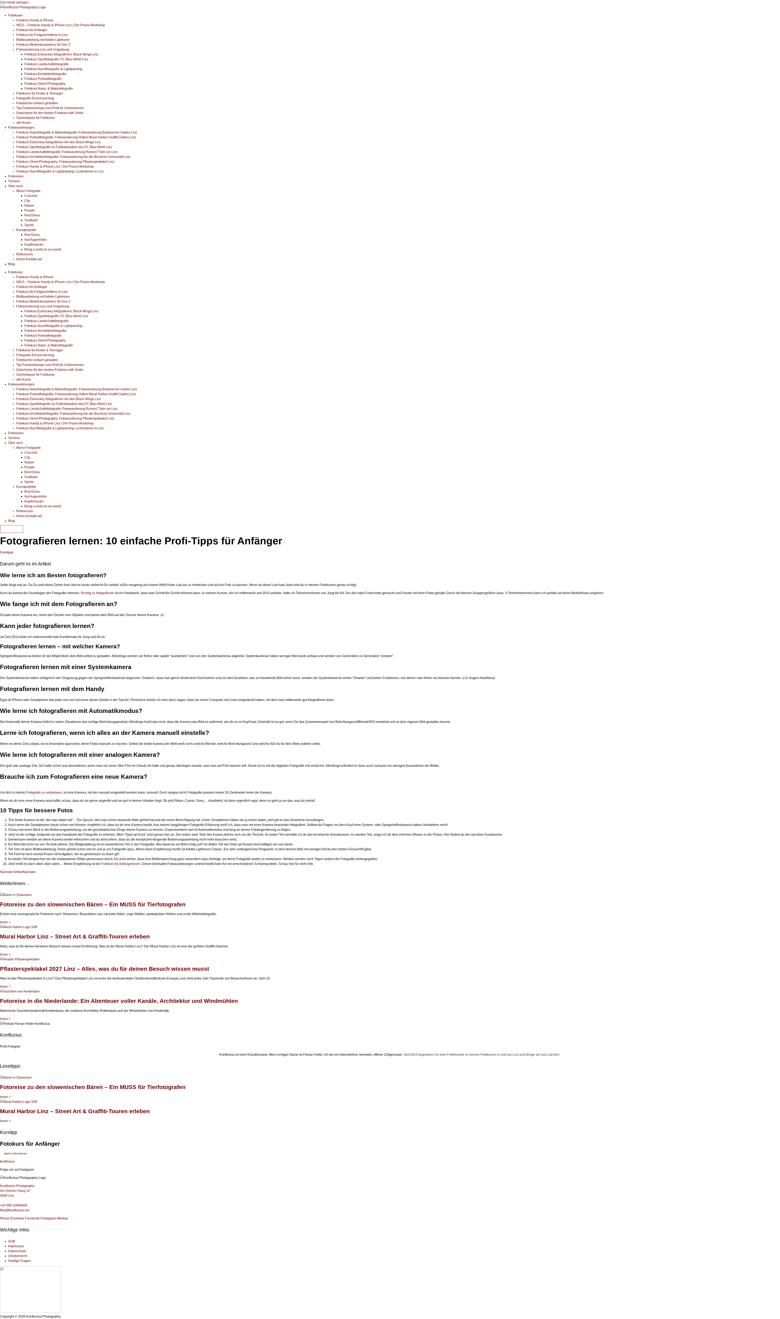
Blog (11, 264)
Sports (29, 225)
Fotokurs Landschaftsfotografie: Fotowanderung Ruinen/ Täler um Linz (67, 152)
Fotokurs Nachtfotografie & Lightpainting (53, 69)
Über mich (15, 186)
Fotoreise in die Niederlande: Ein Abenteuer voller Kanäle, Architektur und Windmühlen (119, 1001)
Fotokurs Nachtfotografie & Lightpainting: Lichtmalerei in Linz (60, 171)
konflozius (7, 1161)
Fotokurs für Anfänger (31, 30)
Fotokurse (15, 15)
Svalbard (30, 220)
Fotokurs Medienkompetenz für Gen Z (43, 44)
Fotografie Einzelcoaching (35, 98)
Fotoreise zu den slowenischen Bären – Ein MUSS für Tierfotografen (92, 904)
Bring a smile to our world (42, 249)
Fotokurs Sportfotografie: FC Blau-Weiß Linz (56, 59)
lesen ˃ (5, 922)
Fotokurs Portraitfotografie (43, 78)
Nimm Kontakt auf (29, 259)
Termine (14, 181)
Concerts (30, 195)
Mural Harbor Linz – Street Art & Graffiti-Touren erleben (75, 936)
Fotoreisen (16, 176)
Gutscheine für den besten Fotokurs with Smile (49, 113)
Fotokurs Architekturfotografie (45, 74)
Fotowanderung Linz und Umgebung (42, 49)
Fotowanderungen (21, 127)
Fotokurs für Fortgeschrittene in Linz (42, 35)
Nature (29, 205)
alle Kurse (23, 122)
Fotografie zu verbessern (44, 792)
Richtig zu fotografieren (97, 593)
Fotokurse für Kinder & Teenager (39, 93)
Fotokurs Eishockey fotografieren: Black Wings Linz (61, 54)
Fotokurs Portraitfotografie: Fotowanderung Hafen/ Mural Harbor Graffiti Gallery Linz (76, 137)
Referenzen (24, 254)
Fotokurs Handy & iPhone (34, 20)
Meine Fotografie (28, 191)
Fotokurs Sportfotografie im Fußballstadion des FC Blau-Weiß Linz (64, 147)
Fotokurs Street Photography (45, 83)
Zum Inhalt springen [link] (14, 2)
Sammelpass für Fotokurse (35, 117)
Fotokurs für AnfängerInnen (120, 864)
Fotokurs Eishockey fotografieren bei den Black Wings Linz (58, 142)
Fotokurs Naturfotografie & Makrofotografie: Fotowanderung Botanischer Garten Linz (76, 132)
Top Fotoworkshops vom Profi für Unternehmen (50, 108)
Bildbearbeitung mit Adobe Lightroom (43, 39)
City (27, 200)
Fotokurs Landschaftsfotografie (46, 64)
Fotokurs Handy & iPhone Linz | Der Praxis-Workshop (55, 166)
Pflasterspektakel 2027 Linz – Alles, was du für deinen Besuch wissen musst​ (104, 969)
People (29, 210)
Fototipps (6, 552)
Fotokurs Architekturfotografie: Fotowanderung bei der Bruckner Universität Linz (73, 156)
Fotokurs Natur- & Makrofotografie (48, 88)
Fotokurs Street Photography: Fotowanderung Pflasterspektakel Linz (65, 161)
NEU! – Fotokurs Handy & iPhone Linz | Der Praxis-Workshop (60, 25)
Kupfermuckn (33, 244)
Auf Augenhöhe (35, 239)
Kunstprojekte (26, 230)
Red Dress (32, 215)
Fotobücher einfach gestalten (37, 103)
